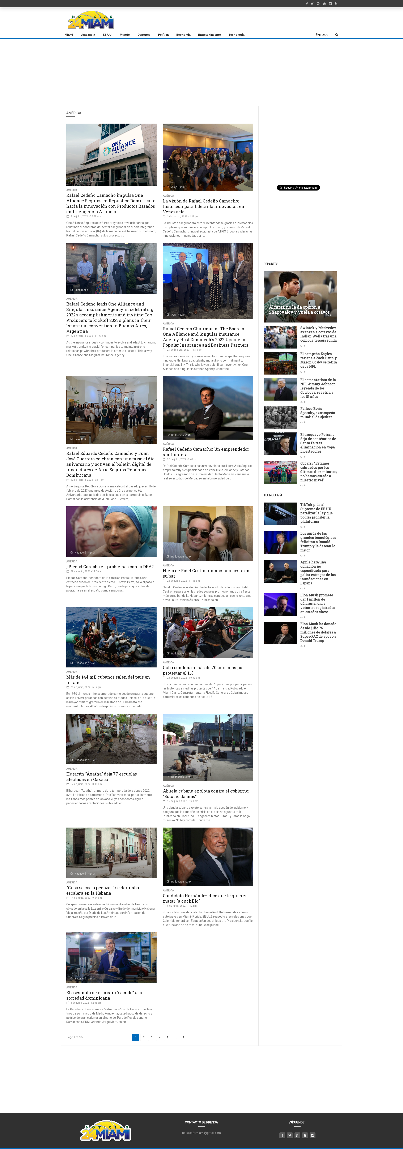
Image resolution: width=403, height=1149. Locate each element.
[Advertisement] (262, 19)
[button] (336, 34)
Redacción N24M (85, 181)
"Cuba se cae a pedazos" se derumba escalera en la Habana (102, 890)
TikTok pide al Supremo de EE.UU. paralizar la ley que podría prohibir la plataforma (316, 513)
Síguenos (321, 34)
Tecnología (237, 34)
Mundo (125, 34)
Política (163, 34)
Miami (69, 34)
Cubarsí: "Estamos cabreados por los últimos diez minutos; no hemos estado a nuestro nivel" (318, 471)
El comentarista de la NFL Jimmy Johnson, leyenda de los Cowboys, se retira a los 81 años (318, 388)
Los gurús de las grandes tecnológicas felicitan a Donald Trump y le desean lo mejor (318, 541)
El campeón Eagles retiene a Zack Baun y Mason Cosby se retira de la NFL (318, 359)
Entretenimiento (209, 34)
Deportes (143, 34)
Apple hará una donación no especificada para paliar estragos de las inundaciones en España (318, 572)
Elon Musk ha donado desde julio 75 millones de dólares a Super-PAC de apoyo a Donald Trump (318, 632)
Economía (183, 34)
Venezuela (88, 34)
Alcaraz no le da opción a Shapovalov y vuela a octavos (299, 309)
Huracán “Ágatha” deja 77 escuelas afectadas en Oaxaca (101, 776)
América (71, 190)
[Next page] (167, 1037)
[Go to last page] (183, 1037)
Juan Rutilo (177, 186)
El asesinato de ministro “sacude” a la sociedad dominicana (104, 995)
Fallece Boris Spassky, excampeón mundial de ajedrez (317, 412)
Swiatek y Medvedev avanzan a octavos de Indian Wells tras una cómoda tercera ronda (318, 333)
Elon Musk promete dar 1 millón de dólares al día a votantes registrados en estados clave (317, 603)
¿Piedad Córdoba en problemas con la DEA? (110, 566)
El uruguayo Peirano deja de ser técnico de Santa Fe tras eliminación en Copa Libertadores (318, 442)
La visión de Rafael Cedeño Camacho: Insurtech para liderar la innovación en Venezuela (203, 206)
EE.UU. (107, 34)
